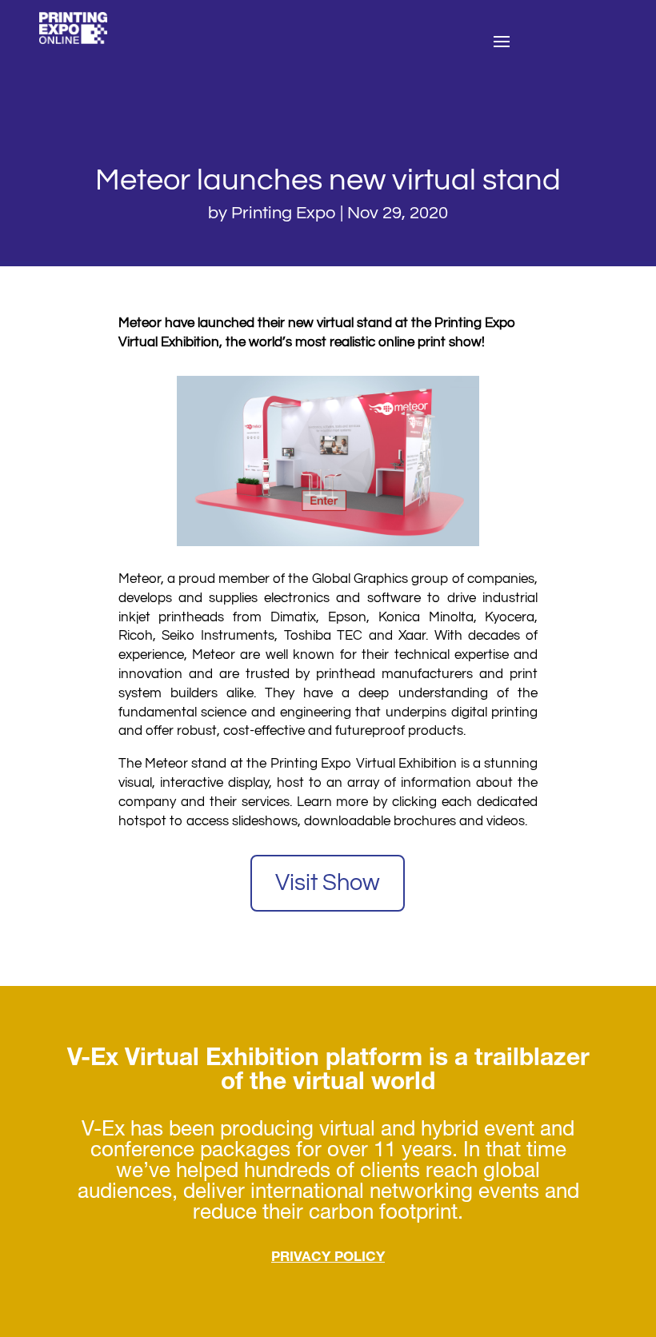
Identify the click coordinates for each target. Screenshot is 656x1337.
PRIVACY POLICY (328, 1258)
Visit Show (327, 883)
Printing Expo (283, 213)
